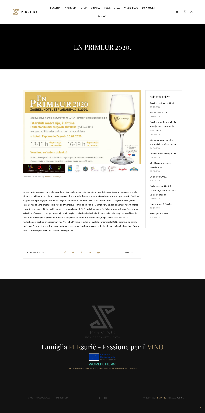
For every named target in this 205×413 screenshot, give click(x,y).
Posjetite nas (112, 8)
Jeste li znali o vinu (159, 113)
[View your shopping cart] (184, 12)
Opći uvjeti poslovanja (79, 369)
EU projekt (148, 8)
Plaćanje (97, 369)
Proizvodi (71, 8)
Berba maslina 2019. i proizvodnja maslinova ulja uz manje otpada (163, 190)
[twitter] (73, 252)
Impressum (62, 398)
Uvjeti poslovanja (39, 398)
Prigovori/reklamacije (115, 369)
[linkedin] (90, 252)
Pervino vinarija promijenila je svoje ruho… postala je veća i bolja (163, 126)
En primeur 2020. (158, 177)
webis (180, 398)
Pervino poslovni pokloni (162, 103)
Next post (131, 252)
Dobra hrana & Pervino (161, 204)
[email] (99, 252)
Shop (84, 8)
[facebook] (65, 252)
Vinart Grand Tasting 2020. (163, 154)
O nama (95, 8)
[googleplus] (81, 252)
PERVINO (162, 398)
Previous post (35, 252)
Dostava (133, 369)
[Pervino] (24, 12)
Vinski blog (131, 8)
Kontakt (102, 16)
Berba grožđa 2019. (159, 213)
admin (47, 177)
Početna (55, 8)
